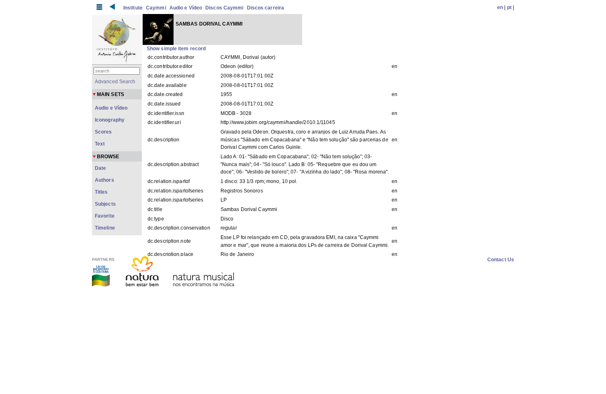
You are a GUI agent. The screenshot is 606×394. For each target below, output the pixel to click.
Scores (103, 132)
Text (100, 144)
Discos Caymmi (224, 8)
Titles (101, 192)
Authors (104, 180)
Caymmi (156, 8)
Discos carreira (265, 8)
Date (100, 168)
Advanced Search (115, 81)
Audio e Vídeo (185, 8)
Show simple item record (176, 49)
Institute (133, 8)
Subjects (105, 204)
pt (509, 7)
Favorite (105, 216)
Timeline (105, 228)
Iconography (109, 120)
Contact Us (500, 260)
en (500, 7)
